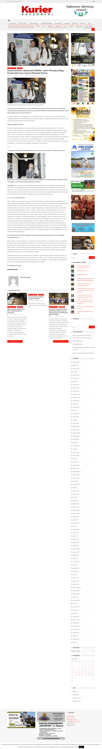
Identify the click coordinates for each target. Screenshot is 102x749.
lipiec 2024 (75, 442)
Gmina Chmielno (11, 68)
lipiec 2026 (75, 365)
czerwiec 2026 (76, 368)
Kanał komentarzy (77, 698)
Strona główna (12, 23)
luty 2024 (75, 458)
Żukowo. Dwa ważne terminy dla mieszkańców (83, 353)
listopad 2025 (76, 391)
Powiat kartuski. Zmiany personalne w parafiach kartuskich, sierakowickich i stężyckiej (85, 290)
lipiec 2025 (75, 404)
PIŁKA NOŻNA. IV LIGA (82, 270)
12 (79, 669)
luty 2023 (75, 497)
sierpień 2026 (76, 362)
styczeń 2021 (76, 578)
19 (79, 672)
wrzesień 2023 (76, 475)
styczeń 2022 (76, 539)
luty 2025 (75, 420)
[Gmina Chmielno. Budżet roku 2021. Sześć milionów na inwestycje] (17, 299)
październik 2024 (77, 433)
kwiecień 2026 (76, 375)
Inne (64, 26)
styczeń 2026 (76, 384)
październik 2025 (77, 394)
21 (86, 672)
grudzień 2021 (76, 542)
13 (82, 669)
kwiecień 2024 (76, 452)
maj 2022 (75, 526)
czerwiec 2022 (76, 523)
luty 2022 (75, 536)
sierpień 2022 (76, 516)
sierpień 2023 (76, 478)
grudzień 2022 (76, 504)
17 (72, 672)
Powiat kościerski (33, 23)
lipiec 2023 (75, 481)
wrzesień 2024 (76, 436)
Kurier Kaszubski (20, 75)
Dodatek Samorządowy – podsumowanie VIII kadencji (21, 26)
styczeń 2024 (76, 462)
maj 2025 (75, 410)
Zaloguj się (75, 691)
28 (86, 674)
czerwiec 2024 (76, 446)
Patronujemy (79, 26)
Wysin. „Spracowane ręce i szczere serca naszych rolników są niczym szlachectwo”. (85, 301)
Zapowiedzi (67, 23)
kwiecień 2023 (76, 491)
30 (92, 674)
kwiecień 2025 (76, 413)
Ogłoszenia (75, 23)
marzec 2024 (76, 455)
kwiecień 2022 (76, 529)
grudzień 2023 (76, 465)
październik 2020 (77, 587)
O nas (89, 23)
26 (79, 674)
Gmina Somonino (33, 294)
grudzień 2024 (76, 426)
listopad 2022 (76, 507)
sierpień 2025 (76, 400)
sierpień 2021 (76, 555)
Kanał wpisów (76, 694)
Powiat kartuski (22, 23)
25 (75, 674)
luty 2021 (75, 574)
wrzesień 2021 (76, 552)
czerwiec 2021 (76, 561)
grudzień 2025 (76, 388)
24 (72, 674)
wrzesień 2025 (76, 397)
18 (75, 672)
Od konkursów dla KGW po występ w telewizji (36, 298)
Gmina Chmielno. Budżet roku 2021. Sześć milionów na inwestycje (16, 311)
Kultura (38, 26)
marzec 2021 (76, 571)
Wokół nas (82, 23)
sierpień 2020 (76, 594)
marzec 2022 (76, 533)
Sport (43, 26)
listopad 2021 (76, 545)
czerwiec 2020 (76, 600)
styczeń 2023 (76, 500)
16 (92, 669)
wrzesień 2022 (76, 513)
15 (89, 669)
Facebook (76, 319)
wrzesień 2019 (76, 629)
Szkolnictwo (58, 26)
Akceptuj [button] (81, 747)
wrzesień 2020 (76, 590)
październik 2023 (77, 471)
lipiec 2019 (75, 636)
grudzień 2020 (76, 581)
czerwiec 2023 (76, 484)
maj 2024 (75, 449)
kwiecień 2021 (76, 568)
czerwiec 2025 (76, 407)
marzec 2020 (76, 610)
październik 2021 (77, 549)
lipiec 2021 (75, 558)
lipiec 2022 (75, 520)
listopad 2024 (76, 429)
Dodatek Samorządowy (46, 23)
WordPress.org (76, 701)
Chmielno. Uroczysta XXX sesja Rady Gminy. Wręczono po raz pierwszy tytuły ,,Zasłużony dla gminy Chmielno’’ (58, 311)
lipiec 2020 (75, 597)
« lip (72, 681)
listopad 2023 (76, 468)
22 (89, 672)
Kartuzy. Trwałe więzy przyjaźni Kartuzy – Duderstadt (61, 341)
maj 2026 (75, 372)
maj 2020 (75, 603)
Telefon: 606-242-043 (72, 719)
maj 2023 (75, 487)
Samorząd (50, 26)
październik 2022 (77, 510)
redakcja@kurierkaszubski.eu (73, 721)
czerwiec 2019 (76, 639)
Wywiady (20, 68)
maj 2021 (75, 565)
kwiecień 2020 (76, 607)
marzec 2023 (76, 494)
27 (82, 674)
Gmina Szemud (58, 23)
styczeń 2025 (76, 423)
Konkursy (71, 26)
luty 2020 (75, 613)
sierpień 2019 (76, 632)
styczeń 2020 (76, 616)
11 (75, 669)
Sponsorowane (88, 26)
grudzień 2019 (76, 619)
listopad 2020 (76, 584)
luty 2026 (75, 381)
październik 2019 (77, 626)
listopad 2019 (76, 623)
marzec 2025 (76, 417)
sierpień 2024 (76, 439)
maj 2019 (75, 642)
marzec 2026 (76, 378)
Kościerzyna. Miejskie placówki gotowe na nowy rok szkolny (83, 349)
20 (82, 672)
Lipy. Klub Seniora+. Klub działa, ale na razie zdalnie (16, 341)
